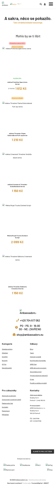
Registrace (6, 411)
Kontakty (5, 407)
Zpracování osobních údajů (11, 399)
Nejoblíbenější (7, 368)
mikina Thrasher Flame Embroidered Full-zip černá (17, 134)
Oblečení (5, 353)
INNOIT (46, 483)
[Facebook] (35, 458)
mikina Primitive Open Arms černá (17, 83)
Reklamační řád (7, 403)
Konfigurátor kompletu (38, 360)
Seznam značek (35, 357)
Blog (31, 349)
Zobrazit (17, 74)
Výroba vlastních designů (39, 375)
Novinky (5, 360)
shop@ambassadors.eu (30, 334)
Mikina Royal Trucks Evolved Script (17, 236)
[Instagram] (32, 458)
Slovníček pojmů (35, 372)
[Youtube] (38, 458)
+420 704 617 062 (30, 320)
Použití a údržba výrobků (38, 383)
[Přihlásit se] (45, 4)
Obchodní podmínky (9, 396)
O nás (32, 379)
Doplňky (5, 357)
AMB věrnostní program (38, 368)
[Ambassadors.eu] (5, 4)
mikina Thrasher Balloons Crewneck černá (17, 287)
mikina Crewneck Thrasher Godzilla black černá (17, 185)
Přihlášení (5, 414)
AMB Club (33, 364)
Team (32, 353)
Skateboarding (7, 349)
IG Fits (4, 364)
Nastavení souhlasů (14, 483)
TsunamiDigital (36, 483)
